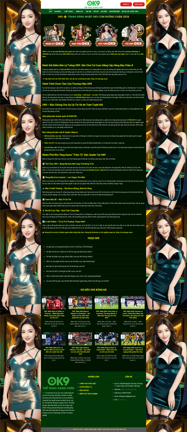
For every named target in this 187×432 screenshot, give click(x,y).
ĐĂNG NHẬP (139, 4)
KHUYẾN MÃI (114, 11)
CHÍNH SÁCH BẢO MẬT (87, 383)
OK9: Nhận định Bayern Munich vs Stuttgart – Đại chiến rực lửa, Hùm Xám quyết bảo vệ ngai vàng (80, 314)
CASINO (57, 11)
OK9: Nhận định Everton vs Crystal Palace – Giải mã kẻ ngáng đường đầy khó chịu (133, 350)
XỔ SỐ (96, 11)
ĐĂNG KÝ (126, 4)
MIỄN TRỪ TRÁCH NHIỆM (88, 394)
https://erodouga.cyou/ (129, 389)
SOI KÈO (104, 11)
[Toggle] (44, 247)
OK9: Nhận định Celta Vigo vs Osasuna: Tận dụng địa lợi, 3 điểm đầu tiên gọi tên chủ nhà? (106, 314)
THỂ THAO (68, 11)
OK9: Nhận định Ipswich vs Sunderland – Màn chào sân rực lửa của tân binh (107, 350)
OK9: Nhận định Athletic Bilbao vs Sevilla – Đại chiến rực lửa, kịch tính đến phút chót (80, 351)
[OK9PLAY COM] (93, 4)
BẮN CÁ (79, 11)
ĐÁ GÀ (88, 11)
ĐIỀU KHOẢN (84, 390)
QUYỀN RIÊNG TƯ (85, 387)
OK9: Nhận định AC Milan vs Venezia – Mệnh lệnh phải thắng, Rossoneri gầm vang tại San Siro (54, 314)
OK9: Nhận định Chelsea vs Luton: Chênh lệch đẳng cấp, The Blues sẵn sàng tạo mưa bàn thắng (132, 314)
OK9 (50, 11)
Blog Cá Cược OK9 (130, 11)
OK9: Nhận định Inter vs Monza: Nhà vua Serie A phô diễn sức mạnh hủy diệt (54, 350)
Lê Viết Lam (122, 400)
